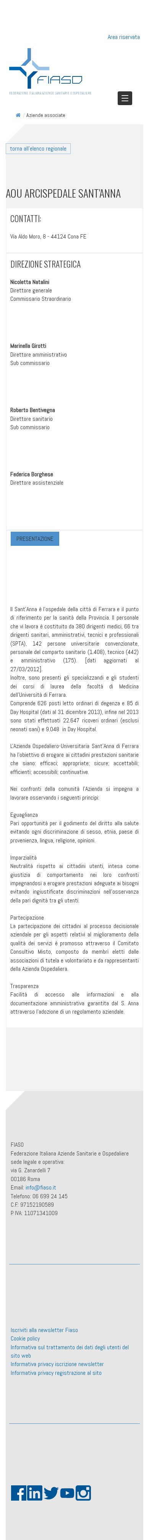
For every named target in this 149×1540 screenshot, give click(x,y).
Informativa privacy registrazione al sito (56, 1373)
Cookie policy (25, 1338)
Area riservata (124, 37)
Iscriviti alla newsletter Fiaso (44, 1330)
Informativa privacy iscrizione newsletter (57, 1364)
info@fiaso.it (41, 1187)
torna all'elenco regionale (38, 148)
